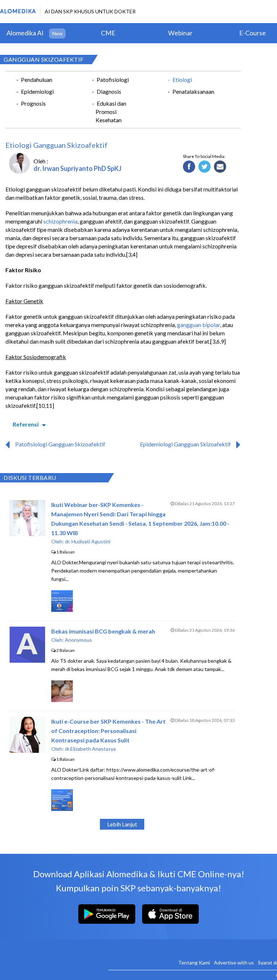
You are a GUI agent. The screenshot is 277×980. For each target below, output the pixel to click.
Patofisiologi (113, 79)
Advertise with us (234, 962)
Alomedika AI (25, 33)
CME (108, 33)
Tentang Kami (194, 962)
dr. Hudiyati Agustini (87, 541)
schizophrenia (60, 221)
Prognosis (33, 103)
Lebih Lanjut (122, 824)
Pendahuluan (36, 79)
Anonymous (78, 640)
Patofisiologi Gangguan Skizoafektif (60, 444)
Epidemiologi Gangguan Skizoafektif (185, 444)
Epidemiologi (37, 91)
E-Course (252, 33)
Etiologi (182, 79)
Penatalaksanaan (193, 91)
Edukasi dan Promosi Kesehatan (111, 111)
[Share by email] (220, 166)
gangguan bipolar (198, 324)
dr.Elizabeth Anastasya (90, 749)
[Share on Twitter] (204, 166)
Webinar (180, 33)
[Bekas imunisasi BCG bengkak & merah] (27, 660)
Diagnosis (109, 91)
